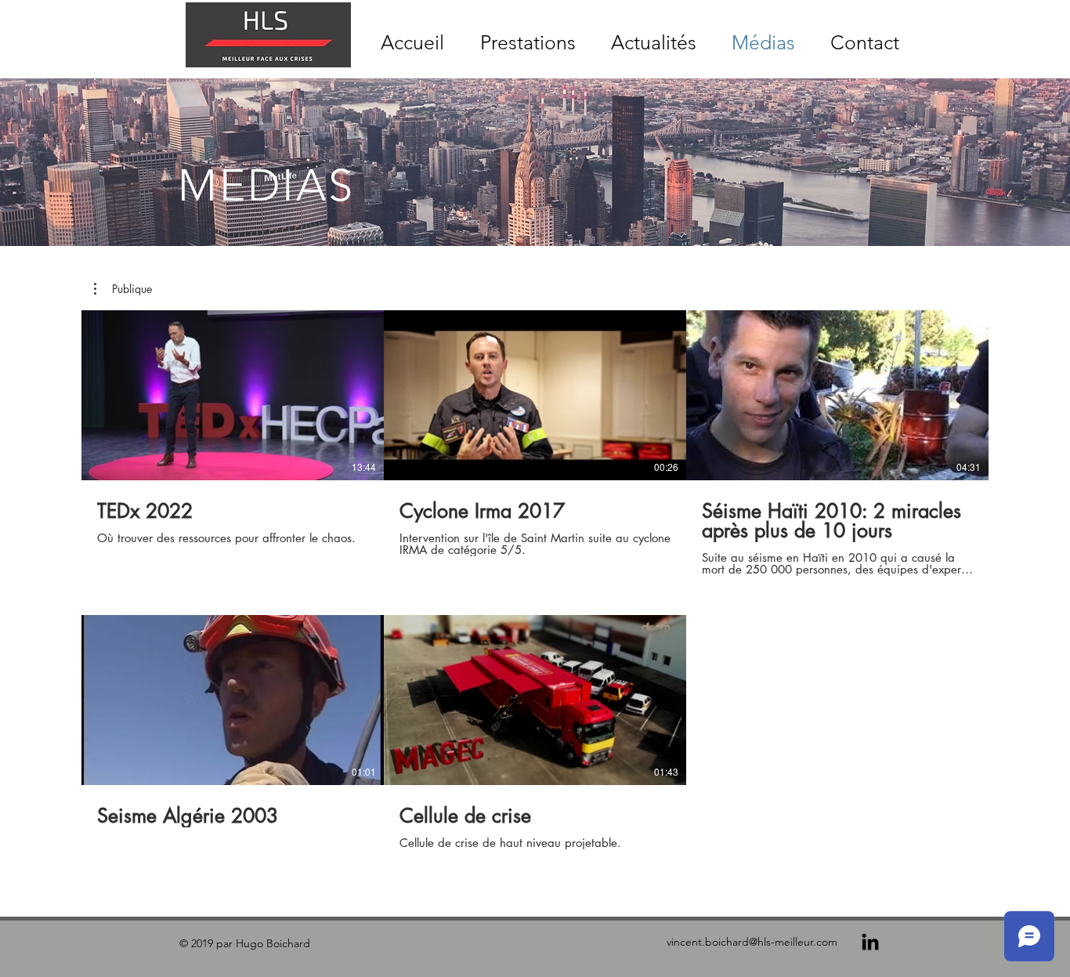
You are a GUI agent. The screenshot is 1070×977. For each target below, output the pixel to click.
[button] (123, 289)
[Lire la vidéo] (232, 395)
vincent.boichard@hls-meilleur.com (752, 942)
